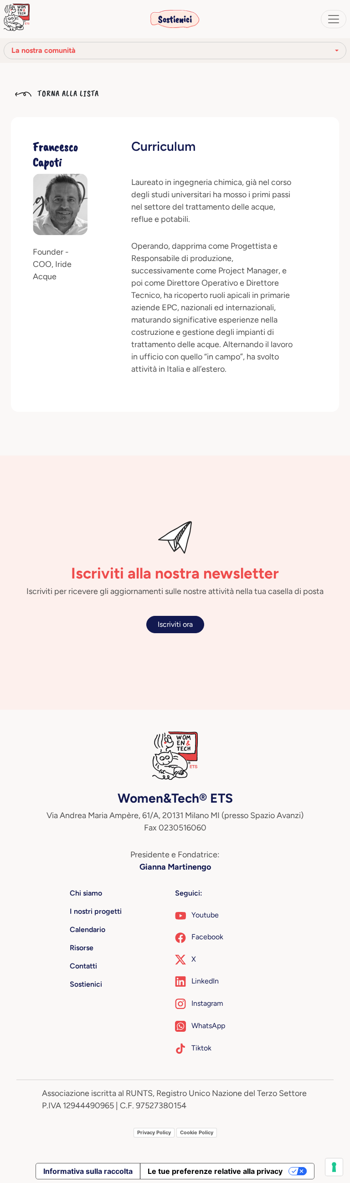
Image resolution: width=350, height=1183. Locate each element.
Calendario (87, 929)
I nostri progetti (96, 911)
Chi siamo (86, 893)
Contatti (83, 966)
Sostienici (175, 19)
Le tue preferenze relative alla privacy (215, 1171)
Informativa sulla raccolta (88, 1171)
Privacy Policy (154, 1132)
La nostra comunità (43, 50)
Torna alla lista (67, 93)
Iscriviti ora (175, 624)
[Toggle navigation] (333, 19)
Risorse (81, 947)
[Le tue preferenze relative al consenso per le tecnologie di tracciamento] (334, 1167)
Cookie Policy (196, 1132)
